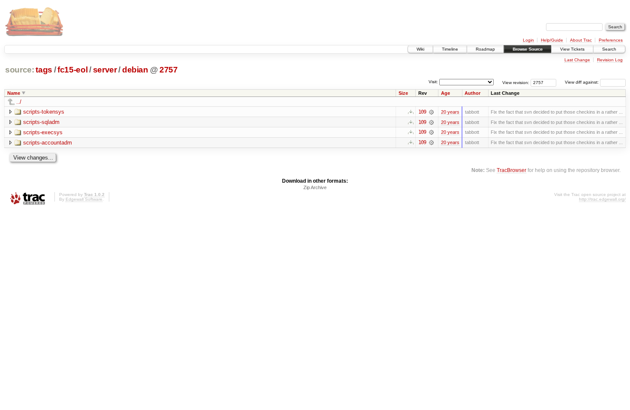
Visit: (433, 81)
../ (18, 102)
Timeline (450, 49)
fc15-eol (72, 69)
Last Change (577, 59)
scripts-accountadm (47, 142)
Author (472, 93)
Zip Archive (315, 187)
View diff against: (582, 82)
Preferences (611, 40)
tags (44, 69)
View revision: (515, 82)
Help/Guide (552, 40)
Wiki (420, 49)
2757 (168, 69)
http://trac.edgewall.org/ (602, 199)
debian (135, 69)
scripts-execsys (43, 132)
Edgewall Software (84, 199)
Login (528, 40)
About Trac (581, 40)
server (105, 69)
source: (19, 69)
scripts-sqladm (41, 122)
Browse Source (528, 49)
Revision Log (610, 59)
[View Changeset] (431, 112)
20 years (450, 112)
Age (445, 93)
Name (13, 93)
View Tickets (572, 49)
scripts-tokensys (43, 112)
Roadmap (485, 49)
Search (609, 49)
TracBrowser (511, 170)
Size (403, 93)
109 (422, 112)
